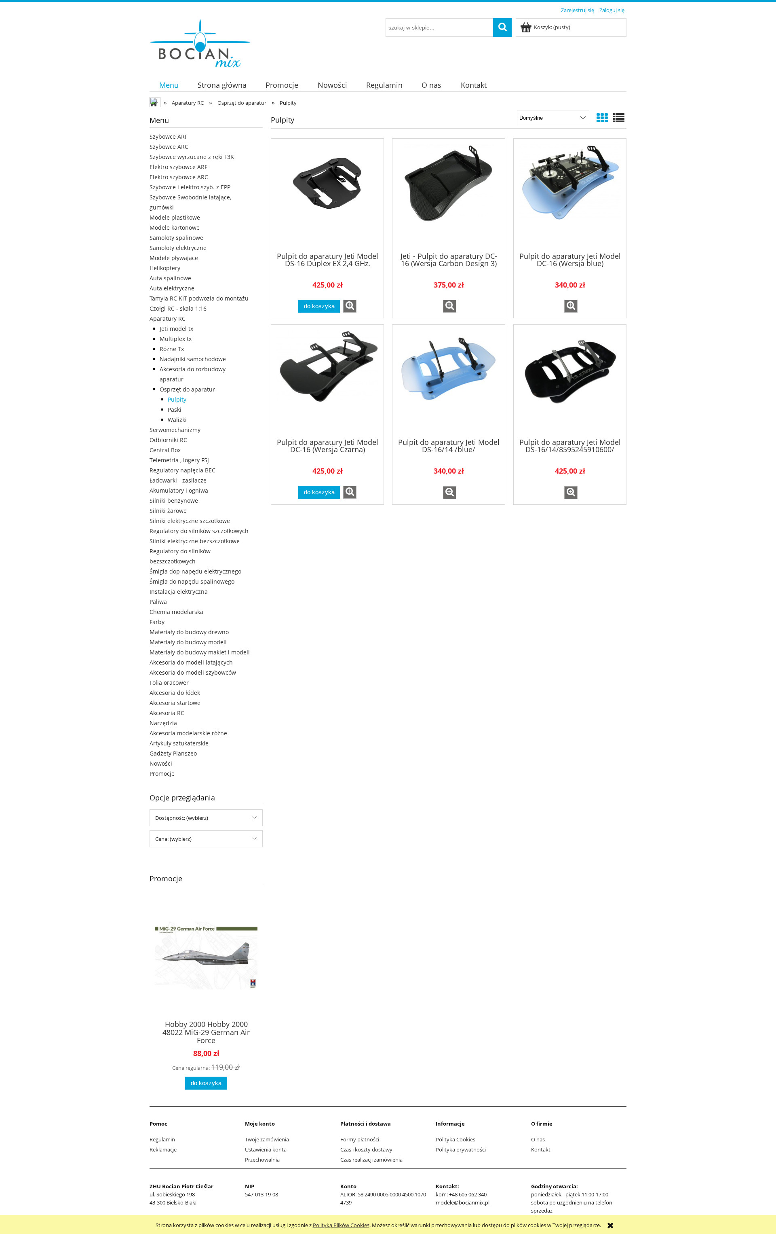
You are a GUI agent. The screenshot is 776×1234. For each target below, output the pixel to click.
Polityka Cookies (455, 1139)
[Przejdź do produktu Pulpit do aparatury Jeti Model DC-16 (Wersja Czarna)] (327, 380)
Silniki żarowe (168, 510)
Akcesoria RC (167, 713)
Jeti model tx (176, 328)
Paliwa (158, 601)
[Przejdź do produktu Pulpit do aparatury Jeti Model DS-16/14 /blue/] (449, 380)
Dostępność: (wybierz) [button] (181, 817)
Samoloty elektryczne (178, 248)
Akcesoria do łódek (175, 692)
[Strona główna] (200, 41)
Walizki (177, 419)
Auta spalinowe (170, 278)
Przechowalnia (262, 1159)
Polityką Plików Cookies (341, 1225)
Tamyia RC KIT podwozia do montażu (199, 298)
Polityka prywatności (461, 1149)
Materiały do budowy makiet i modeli (200, 652)
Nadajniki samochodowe (193, 359)
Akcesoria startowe (175, 703)
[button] (349, 306)
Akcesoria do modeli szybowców (193, 672)
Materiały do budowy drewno (189, 632)
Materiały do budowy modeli (188, 642)
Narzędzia (163, 723)
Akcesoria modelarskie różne (188, 733)
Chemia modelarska (176, 612)
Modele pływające (174, 258)
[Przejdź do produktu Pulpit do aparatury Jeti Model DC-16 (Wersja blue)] (570, 194)
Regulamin (162, 1139)
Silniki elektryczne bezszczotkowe (195, 541)
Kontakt (540, 1149)
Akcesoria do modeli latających (191, 662)
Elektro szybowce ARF (178, 167)
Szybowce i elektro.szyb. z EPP (190, 187)
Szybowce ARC (169, 146)
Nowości (161, 763)
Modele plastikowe (175, 217)
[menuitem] (169, 85)
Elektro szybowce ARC (179, 177)
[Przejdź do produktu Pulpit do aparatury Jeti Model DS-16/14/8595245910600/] (570, 380)
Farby (157, 622)
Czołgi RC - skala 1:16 (178, 308)
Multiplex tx (176, 339)
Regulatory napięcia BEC (182, 470)
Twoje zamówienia (267, 1139)
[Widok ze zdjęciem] (602, 117)
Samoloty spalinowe (176, 237)
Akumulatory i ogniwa (179, 490)
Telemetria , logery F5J (179, 460)
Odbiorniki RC (168, 440)
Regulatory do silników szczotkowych (199, 531)
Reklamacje (163, 1149)
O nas (538, 1139)
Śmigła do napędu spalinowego (192, 581)
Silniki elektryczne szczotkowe (190, 521)
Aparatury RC (168, 318)
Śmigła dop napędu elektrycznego (195, 571)
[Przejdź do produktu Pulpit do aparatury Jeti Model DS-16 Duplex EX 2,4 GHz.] (327, 194)
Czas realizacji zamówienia (371, 1159)
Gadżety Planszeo (173, 753)
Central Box (165, 450)
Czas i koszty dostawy (366, 1149)
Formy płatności (359, 1139)
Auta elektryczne (172, 288)
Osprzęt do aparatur (187, 389)
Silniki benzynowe (174, 500)
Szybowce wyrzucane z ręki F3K (192, 157)
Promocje (162, 773)
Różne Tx (172, 349)
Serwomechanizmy (175, 430)
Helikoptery (165, 268)
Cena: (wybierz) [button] (173, 838)
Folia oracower (169, 682)
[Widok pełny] (618, 117)
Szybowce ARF (169, 136)
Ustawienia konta (266, 1149)
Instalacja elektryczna (179, 591)
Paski (174, 409)
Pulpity (177, 399)
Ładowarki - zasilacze (178, 480)
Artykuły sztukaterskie (179, 743)
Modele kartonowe (175, 227)
